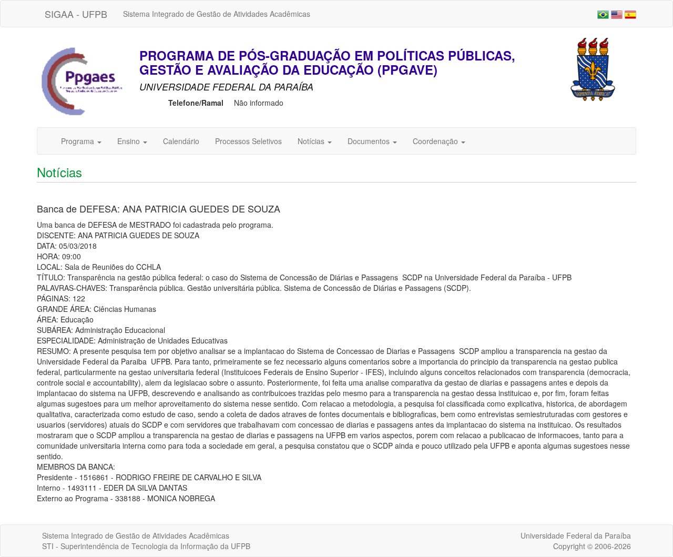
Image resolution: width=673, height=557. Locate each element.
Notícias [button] (312, 141)
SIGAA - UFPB (76, 14)
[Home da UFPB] (592, 68)
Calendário (181, 141)
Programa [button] (78, 141)
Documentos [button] (370, 141)
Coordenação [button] (436, 141)
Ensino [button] (129, 141)
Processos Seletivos (248, 141)
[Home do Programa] (81, 81)
